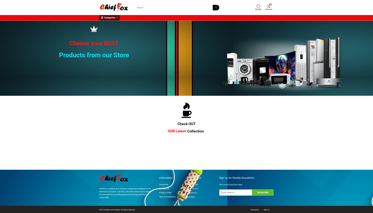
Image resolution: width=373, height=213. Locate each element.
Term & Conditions (167, 197)
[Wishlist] (258, 7)
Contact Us (164, 188)
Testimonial (193, 184)
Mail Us (267, 210)
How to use (193, 188)
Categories (109, 17)
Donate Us (192, 193)
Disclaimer (164, 184)
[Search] (216, 7)
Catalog (191, 197)
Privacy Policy (165, 193)
